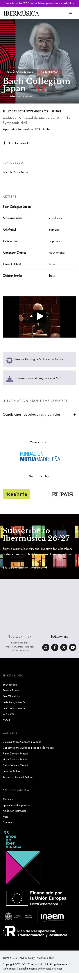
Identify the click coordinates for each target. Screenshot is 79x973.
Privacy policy (27, 957)
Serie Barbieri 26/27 (14, 708)
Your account (10, 684)
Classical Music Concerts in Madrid (22, 742)
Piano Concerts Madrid (15, 753)
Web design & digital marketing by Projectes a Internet (32, 968)
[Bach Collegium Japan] (39, 318)
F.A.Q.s (6, 719)
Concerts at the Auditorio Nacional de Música (28, 747)
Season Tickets (11, 690)
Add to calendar (19, 143)
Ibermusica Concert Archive (18, 777)
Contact (7, 822)
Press (5, 816)
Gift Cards (8, 714)
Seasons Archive (11, 771)
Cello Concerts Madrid (15, 765)
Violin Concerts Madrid (15, 759)
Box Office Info (11, 696)
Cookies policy (45, 957)
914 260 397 (21, 637)
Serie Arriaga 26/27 (14, 702)
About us (7, 799)
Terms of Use (10, 957)
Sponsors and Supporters (16, 805)
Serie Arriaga (49, 71)
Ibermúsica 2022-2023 (19, 71)
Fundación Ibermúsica (14, 810)
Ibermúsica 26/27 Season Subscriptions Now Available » (39, 3)
